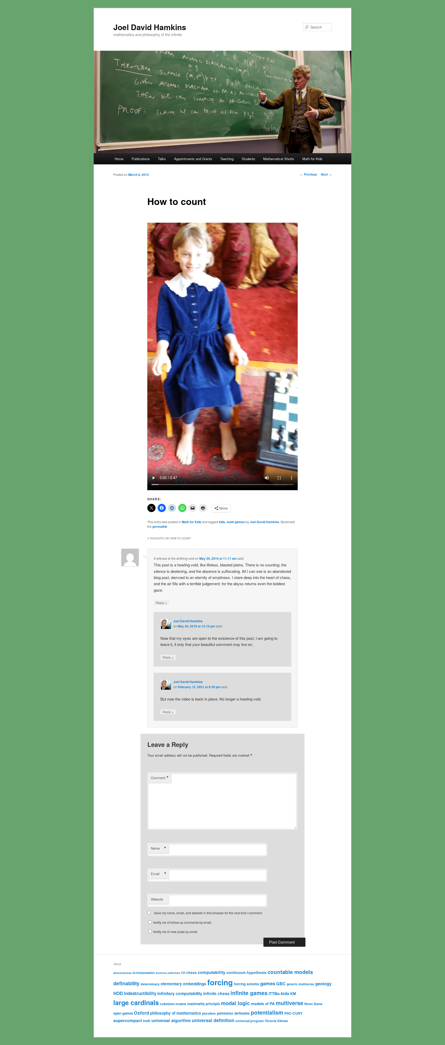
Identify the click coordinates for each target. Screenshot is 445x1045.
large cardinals (136, 1002)
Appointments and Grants (193, 158)
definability (126, 983)
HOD (118, 993)
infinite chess (216, 993)
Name (158, 848)
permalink (159, 526)
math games (236, 522)
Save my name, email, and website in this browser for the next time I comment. (208, 913)
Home (119, 158)
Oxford (141, 1012)
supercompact (127, 1020)
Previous (308, 174)
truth (146, 1020)
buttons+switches (168, 973)
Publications (141, 158)
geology (323, 983)
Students (248, 158)
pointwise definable (233, 1013)
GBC (281, 984)
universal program (249, 1020)
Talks (162, 158)
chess (191, 972)
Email (158, 874)
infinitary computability (179, 993)
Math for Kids (312, 158)
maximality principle (203, 1003)
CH (183, 973)
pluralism (209, 1013)
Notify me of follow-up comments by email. (182, 922)
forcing (220, 982)
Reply (161, 602)
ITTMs (274, 993)
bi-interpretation (144, 973)
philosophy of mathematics (175, 1013)
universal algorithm (171, 1020)
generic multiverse (300, 984)
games (267, 983)
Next (326, 174)
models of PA (263, 1003)
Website (157, 899)
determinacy (150, 984)
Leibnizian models (173, 1003)
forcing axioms (246, 983)
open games (123, 1013)
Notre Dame (313, 1003)
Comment (160, 778)
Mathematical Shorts (278, 158)
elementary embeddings (183, 984)
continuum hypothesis (246, 972)
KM (293, 993)
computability (211, 972)
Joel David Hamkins (149, 26)
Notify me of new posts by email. (175, 931)
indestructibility (140, 993)
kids (222, 522)
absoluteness (122, 973)
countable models (290, 971)
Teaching (227, 158)
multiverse (289, 1003)
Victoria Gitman (276, 1020)
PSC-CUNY (293, 1013)
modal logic (235, 1003)
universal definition (213, 1020)
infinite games (249, 993)
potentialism (267, 1012)
